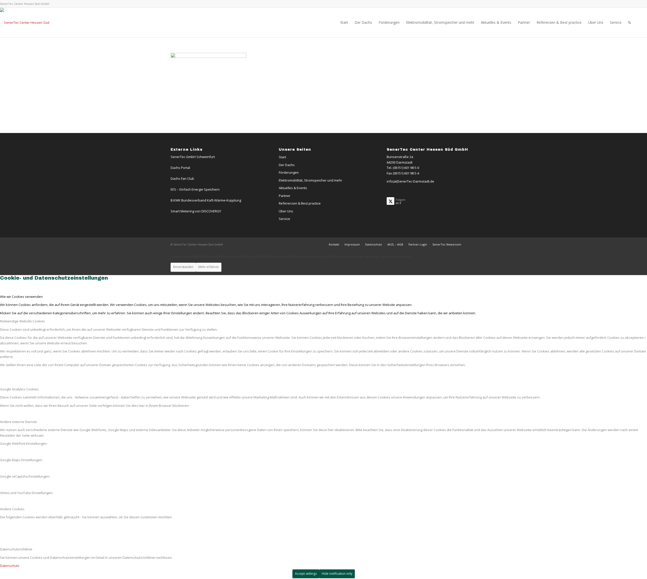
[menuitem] (344, 22)
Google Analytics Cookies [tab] (19, 389)
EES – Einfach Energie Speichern (195, 189)
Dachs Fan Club (182, 178)
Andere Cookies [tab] (12, 509)
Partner (284, 195)
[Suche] (629, 22)
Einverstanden (183, 267)
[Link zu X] (630, 4)
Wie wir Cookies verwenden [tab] (21, 296)
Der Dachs (287, 165)
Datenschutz (9, 565)
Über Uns (286, 211)
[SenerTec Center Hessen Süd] (24, 22)
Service (284, 218)
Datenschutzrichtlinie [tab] (16, 549)
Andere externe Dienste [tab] (18, 421)
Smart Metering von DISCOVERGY (196, 211)
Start (282, 157)
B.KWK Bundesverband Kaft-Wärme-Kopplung (206, 200)
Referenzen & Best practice (300, 203)
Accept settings (306, 573)
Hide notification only (337, 573)
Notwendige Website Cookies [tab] (22, 321)
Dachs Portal (180, 167)
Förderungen (289, 172)
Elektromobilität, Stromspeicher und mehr (310, 180)
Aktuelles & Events (293, 188)
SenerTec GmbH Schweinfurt (193, 156)
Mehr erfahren (208, 267)
